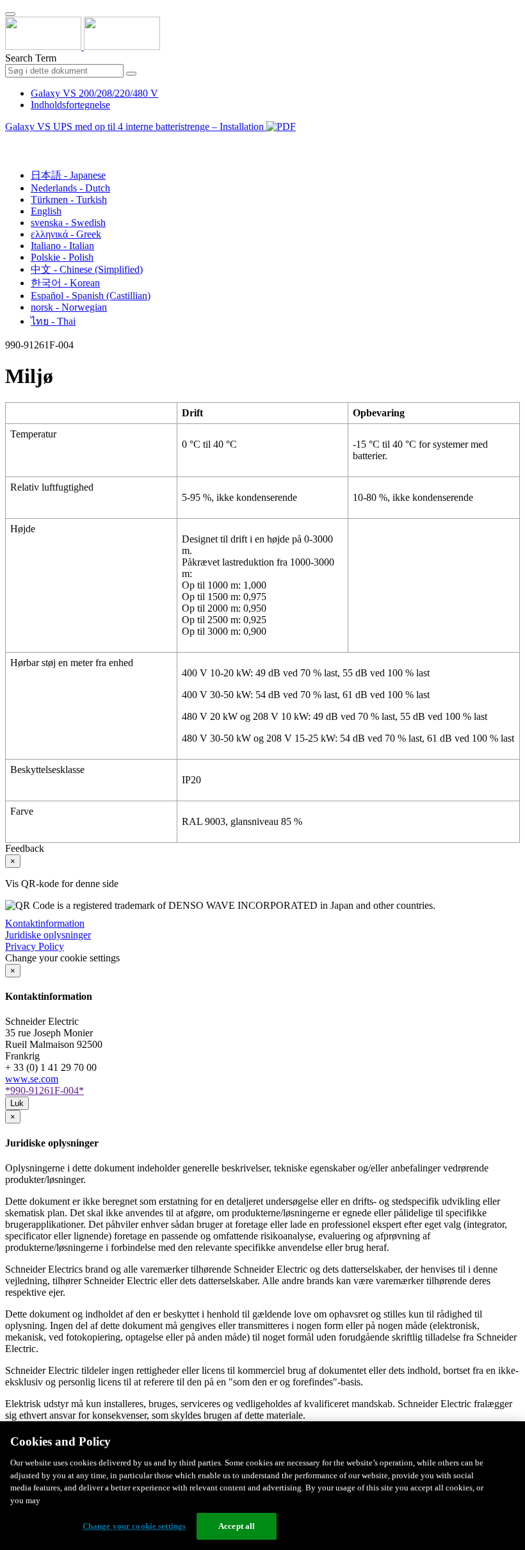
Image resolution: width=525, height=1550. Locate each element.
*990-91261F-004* (44, 1090)
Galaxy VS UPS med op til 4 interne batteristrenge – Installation (135, 126)
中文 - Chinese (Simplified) (87, 269)
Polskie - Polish (62, 257)
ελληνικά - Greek (66, 234)
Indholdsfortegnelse (70, 104)
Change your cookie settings (134, 1526)
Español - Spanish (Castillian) (90, 295)
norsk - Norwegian (69, 307)
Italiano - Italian (62, 245)
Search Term (30, 58)
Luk (17, 1103)
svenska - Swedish (68, 222)
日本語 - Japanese (68, 175)
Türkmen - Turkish (69, 199)
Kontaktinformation (45, 923)
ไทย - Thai (53, 321)
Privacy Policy (34, 946)
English (46, 211)
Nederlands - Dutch (70, 188)
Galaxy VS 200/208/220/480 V (94, 93)
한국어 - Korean (65, 282)
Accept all (236, 1526)
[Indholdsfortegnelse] (10, 141)
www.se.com (31, 1078)
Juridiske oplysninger (48, 934)
